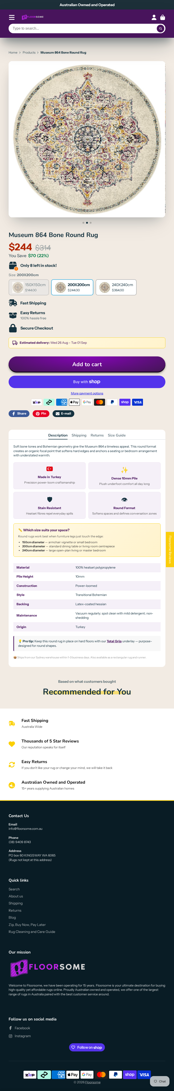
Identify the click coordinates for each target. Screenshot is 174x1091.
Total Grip (114, 641)
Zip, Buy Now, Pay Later (27, 925)
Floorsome (93, 1082)
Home (13, 52)
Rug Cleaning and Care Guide (32, 932)
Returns (97, 435)
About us (16, 896)
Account (154, 17)
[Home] (32, 17)
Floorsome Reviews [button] (170, 550)
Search (14, 889)
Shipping (79, 435)
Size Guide (117, 435)
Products (29, 52)
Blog (12, 917)
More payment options (87, 393)
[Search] (160, 28)
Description (58, 435)
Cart (162, 17)
